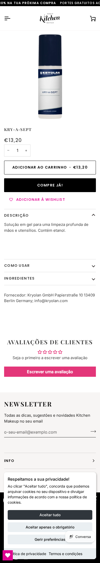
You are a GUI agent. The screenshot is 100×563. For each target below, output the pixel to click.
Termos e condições (65, 553)
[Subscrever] (91, 431)
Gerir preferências (50, 539)
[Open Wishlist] (8, 555)
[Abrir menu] (11, 18)
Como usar (17, 265)
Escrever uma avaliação (50, 371)
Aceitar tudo (50, 515)
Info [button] (9, 460)
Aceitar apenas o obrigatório (50, 527)
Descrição (16, 215)
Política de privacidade (27, 553)
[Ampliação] (50, 76)
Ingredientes (19, 278)
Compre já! (50, 185)
